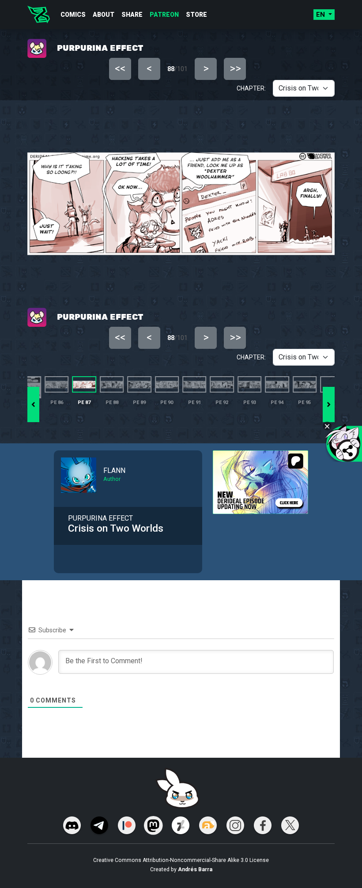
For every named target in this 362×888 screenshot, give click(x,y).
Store (196, 14)
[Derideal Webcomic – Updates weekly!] (38, 15)
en (321, 15)
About (103, 14)
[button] (329, 404)
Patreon (164, 14)
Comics (73, 14)
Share (132, 14)
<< (120, 68)
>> (235, 68)
